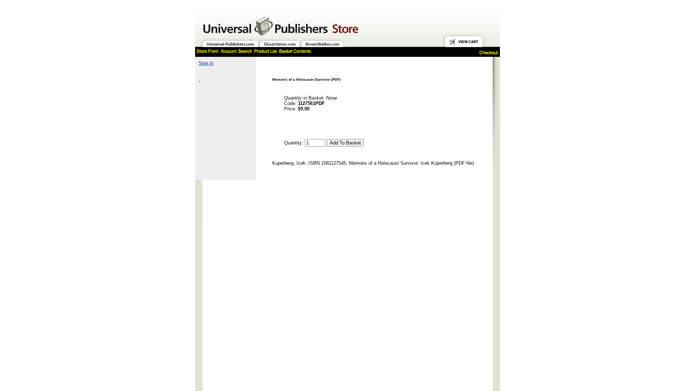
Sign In (206, 63)
